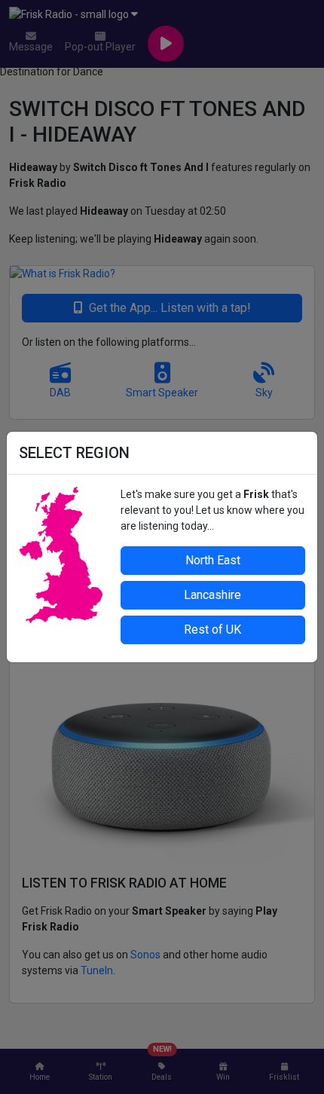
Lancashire (212, 595)
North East (212, 560)
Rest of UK (212, 629)
